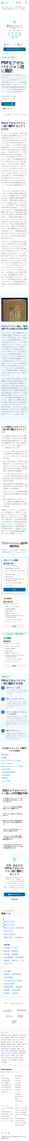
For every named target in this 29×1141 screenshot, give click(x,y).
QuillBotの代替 (4, 1092)
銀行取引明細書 (19, 957)
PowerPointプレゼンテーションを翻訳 (12, 766)
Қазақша (3, 1046)
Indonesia (9, 1044)
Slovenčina (15, 1053)
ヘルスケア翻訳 (5, 781)
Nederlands (13, 1048)
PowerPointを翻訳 (8, 987)
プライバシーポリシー (17, 1072)
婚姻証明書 (7, 951)
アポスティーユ (8, 963)
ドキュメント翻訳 (9, 104)
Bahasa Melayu (5, 1048)
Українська (4, 1060)
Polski (6, 1051)
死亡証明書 (7, 954)
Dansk (16, 1037)
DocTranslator (6, 1069)
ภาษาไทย (3, 1057)
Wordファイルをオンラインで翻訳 (11, 760)
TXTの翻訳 (15, 993)
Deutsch (21, 1037)
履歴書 (16, 1098)
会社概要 (3, 1072)
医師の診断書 (18, 1101)
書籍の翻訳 (7, 990)
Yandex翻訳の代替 (6, 1085)
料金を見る (14, 899)
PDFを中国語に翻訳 (20, 1118)
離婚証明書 (15, 951)
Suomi (22, 1039)
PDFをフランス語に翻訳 (21, 1110)
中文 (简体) (20, 1060)
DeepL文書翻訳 (5, 1083)
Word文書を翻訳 (16, 974)
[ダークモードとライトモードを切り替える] (12, 2)
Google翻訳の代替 (5, 1080)
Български (23, 1035)
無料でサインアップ (8, 108)
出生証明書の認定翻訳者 (8, 772)
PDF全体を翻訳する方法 (7, 1114)
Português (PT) (22, 1051)
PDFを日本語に (19, 937)
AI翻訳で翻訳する (5, 1116)
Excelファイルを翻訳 (9, 983)
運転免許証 (7, 960)
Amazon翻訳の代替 (6, 1087)
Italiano (14, 1044)
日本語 (19, 1044)
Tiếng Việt (14, 1060)
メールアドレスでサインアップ (19, 692)
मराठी (22, 1046)
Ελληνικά (3, 1039)
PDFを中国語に (20, 928)
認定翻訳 (4, 526)
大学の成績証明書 (8, 957)
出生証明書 (7, 948)
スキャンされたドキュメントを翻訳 (13, 980)
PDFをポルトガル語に (9, 934)
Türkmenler (10, 1057)
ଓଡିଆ (23, 1048)
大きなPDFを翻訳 (8, 977)
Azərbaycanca (15, 1035)
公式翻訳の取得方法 (6, 1111)
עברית (13, 1042)
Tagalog (16, 1057)
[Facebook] (5, 1132)
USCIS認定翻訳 (5, 775)
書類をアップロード (13, 894)
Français (3, 1042)
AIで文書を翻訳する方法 (7, 1118)
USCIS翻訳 (18, 1078)
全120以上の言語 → (20, 1125)
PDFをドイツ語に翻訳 (20, 1112)
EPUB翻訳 (4, 757)
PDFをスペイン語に (9, 921)
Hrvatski (21, 1042)
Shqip (2, 1055)
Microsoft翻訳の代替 (6, 1089)
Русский (9, 1053)
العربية (8, 1035)
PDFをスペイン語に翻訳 (21, 1108)
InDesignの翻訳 (16, 990)
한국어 (9, 1046)
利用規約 (9, 1072)
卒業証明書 (15, 954)
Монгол (18, 1046)
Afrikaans (3, 1035)
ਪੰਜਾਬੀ (2, 1051)
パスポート (15, 948)
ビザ (23, 960)
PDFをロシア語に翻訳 (20, 1123)
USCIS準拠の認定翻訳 (18, 531)
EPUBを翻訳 (19, 987)
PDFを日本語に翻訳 (20, 1120)
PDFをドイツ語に (8, 931)
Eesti (13, 1039)
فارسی (17, 1039)
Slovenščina (22, 1053)
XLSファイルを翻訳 (6, 763)
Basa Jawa (24, 1044)
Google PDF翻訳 (6, 769)
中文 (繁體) (4, 1062)
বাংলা (2, 1037)
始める (14, 589)
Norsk (18, 1048)
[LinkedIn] (2, 1132)
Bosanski (6, 1037)
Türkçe (21, 1057)
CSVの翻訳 (7, 993)
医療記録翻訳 (5, 755)
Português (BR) (13, 1051)
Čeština (12, 1037)
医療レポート (15, 960)
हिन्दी (17, 1042)
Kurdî (13, 1046)
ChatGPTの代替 (5, 1078)
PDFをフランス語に (9, 924)
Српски (7, 1055)
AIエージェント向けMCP (7, 1120)
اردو (9, 1060)
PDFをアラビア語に (9, 928)
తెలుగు (21, 1055)
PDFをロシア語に (8, 937)
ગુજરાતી (8, 1042)
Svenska (13, 1055)
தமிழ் (17, 1055)
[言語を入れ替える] (14, 44)
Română (3, 1053)
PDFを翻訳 (6, 974)
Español (9, 1039)
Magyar (3, 1044)
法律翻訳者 (4, 778)
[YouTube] (8, 1132)
